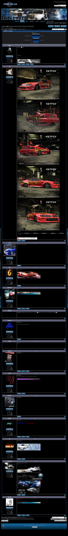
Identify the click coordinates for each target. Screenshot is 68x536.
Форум (2, 29)
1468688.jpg (53, 233)
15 (35, 497)
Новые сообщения (49, 22)
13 (35, 438)
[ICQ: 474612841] (28, 371)
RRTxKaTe (10, 320)
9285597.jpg (44, 233)
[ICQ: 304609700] (23, 459)
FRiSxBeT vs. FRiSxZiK (21, 29)
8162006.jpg (35, 233)
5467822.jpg (61, 233)
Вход (65, 4)
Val (9, 438)
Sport (10, 267)
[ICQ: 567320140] (28, 436)
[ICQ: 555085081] (23, 393)
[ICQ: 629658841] (23, 495)
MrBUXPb (9, 497)
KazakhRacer (9, 461)
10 (35, 373)
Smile (9, 373)
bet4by (9, 45)
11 (35, 395)
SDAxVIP (9, 310)
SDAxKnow (9, 287)
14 (35, 461)
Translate (64, 6)
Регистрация (60, 4)
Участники (56, 22)
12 (35, 418)
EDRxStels (10, 395)
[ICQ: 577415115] (23, 240)
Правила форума (62, 22)
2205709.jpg (27, 233)
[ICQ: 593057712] (32, 64)
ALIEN (9, 341)
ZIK (9, 66)
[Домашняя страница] (28, 64)
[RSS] (3, 526)
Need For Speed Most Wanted (12, 29)
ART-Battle (5, 29)
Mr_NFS (9, 418)
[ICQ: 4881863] (28, 308)
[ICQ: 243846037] (28, 515)
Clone (9, 242)
